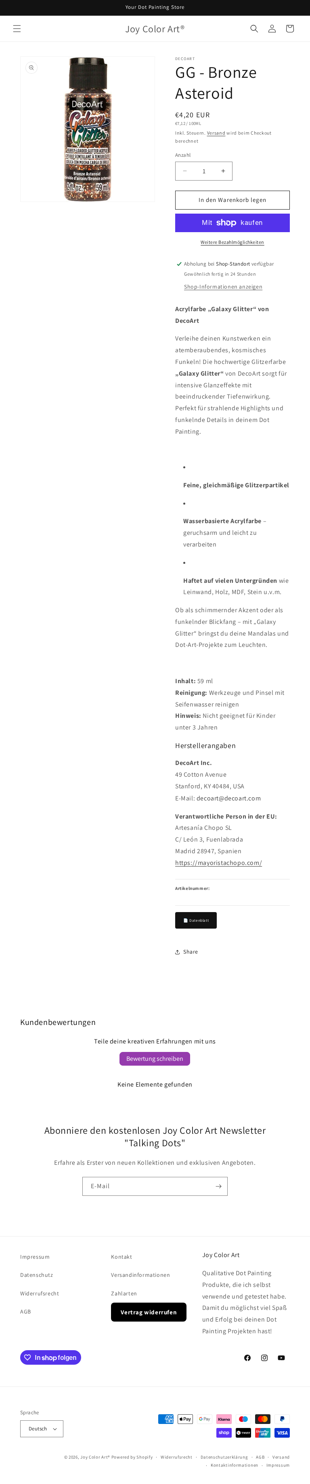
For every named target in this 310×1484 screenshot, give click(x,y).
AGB (25, 1311)
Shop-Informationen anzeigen (223, 286)
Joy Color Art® (95, 1457)
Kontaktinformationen (234, 1465)
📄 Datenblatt (196, 920)
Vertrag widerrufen (149, 1312)
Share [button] (190, 951)
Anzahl (183, 155)
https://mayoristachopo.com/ (218, 862)
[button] (17, 28)
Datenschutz (36, 1274)
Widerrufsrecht (39, 1293)
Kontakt (121, 1256)
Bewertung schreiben (154, 1058)
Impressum (35, 1256)
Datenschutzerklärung (224, 1457)
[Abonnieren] (218, 1186)
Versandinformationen (140, 1274)
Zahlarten (124, 1293)
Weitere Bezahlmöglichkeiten (232, 242)
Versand (216, 133)
